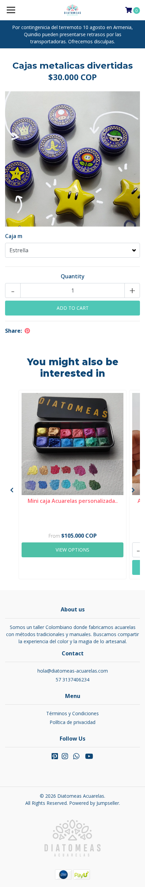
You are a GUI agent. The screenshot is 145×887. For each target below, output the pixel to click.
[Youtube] (89, 757)
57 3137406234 (72, 679)
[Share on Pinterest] (27, 330)
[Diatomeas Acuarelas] (73, 10)
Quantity (73, 276)
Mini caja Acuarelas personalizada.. (73, 501)
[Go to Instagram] (65, 757)
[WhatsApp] (76, 757)
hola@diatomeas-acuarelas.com (72, 671)
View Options (72, 549)
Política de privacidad (72, 722)
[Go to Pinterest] (55, 757)
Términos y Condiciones (72, 713)
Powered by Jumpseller (94, 803)
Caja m (13, 236)
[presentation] (12, 490)
